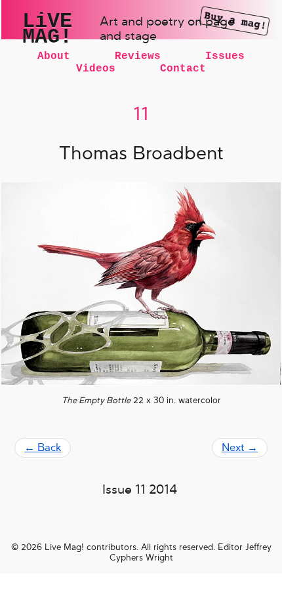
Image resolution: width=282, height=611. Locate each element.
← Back (42, 448)
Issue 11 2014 (139, 490)
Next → (240, 448)
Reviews (138, 56)
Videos (95, 69)
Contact (183, 69)
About (53, 56)
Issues (225, 56)
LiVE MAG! (47, 29)
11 (141, 114)
